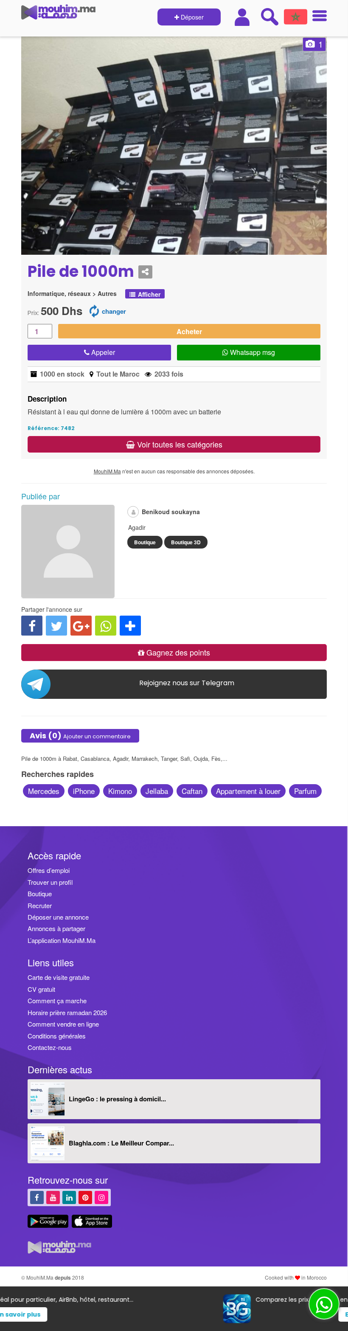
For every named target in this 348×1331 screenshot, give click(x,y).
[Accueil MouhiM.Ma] (58, 15)
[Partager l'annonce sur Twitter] (56, 626)
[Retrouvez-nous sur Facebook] (37, 1197)
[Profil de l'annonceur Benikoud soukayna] (68, 594)
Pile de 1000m (81, 271)
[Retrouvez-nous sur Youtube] (53, 1197)
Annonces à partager (56, 928)
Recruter (40, 905)
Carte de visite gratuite (59, 977)
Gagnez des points (177, 652)
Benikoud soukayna (171, 511)
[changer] (94, 310)
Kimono (120, 790)
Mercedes (43, 790)
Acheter (189, 331)
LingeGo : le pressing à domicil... (117, 1098)
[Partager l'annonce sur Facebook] (31, 626)
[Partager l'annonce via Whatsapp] (105, 626)
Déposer (191, 17)
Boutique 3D (186, 542)
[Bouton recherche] (269, 16)
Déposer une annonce (58, 916)
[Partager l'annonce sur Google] (81, 626)
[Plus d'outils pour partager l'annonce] (130, 626)
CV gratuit (41, 989)
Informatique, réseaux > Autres (72, 293)
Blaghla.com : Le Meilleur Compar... (121, 1143)
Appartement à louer (248, 790)
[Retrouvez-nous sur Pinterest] (85, 1197)
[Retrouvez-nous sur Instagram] (101, 1197)
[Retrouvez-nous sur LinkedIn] (69, 1197)
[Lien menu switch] (317, 16)
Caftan (192, 790)
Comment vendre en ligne (63, 1023)
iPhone (84, 790)
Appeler (102, 352)
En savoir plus (190, 1314)
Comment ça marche (57, 1000)
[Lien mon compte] (243, 17)
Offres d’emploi (49, 870)
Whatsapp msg (251, 352)
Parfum (305, 790)
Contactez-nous (50, 1047)
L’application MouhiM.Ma (61, 940)
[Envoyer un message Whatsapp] (324, 1304)
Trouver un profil (50, 882)
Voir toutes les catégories (178, 444)
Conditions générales (57, 1035)
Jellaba (157, 790)
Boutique (145, 542)
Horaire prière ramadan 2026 (67, 1012)
